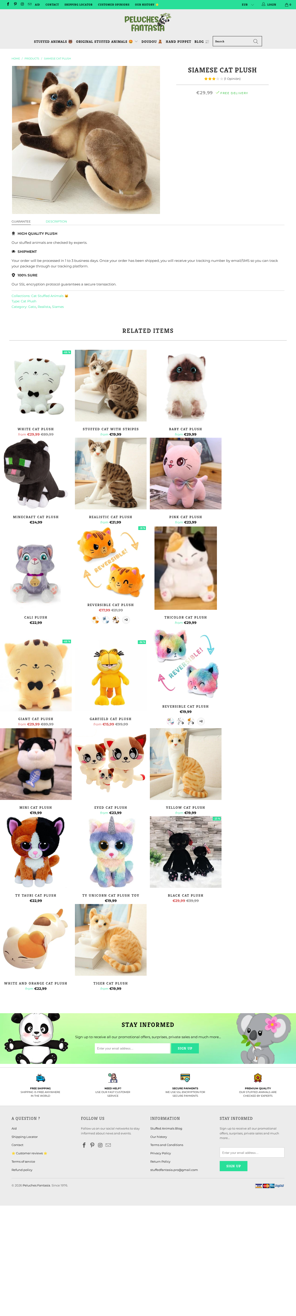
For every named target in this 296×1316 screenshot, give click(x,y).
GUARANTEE (21, 221)
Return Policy (160, 1161)
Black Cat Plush (186, 852)
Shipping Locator (78, 4)
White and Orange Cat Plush (36, 940)
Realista (44, 307)
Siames (58, 307)
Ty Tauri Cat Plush (36, 852)
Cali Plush (36, 574)
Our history (158, 1137)
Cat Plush (28, 301)
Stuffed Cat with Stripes (111, 385)
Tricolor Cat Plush (186, 568)
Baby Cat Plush (186, 385)
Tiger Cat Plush (111, 940)
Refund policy (22, 1170)
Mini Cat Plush (36, 764)
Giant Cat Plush (36, 675)
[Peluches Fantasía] (148, 22)
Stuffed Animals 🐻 (53, 41)
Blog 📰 (202, 41)
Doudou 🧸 (152, 41)
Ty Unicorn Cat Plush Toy (111, 852)
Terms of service (23, 1161)
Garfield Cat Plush (111, 675)
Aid (37, 4)
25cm (214, 113)
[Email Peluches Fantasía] (29, 4)
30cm (228, 113)
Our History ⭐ (147, 4)
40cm (243, 113)
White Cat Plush (36, 385)
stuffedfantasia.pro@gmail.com (174, 1170)
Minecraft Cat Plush (36, 473)
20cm (199, 113)
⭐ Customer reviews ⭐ (29, 1153)
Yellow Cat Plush (186, 764)
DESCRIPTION (56, 221)
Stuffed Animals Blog (166, 1128)
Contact (52, 4)
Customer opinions (114, 4)
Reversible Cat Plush (111, 561)
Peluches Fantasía (36, 1185)
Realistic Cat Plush (111, 473)
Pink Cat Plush (186, 473)
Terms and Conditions (166, 1145)
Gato (32, 307)
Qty (222, 125)
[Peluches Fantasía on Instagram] (22, 4)
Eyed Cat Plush (111, 764)
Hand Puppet (178, 41)
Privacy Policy (160, 1153)
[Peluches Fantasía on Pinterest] (15, 4)
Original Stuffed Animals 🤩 (105, 41)
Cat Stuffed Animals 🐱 (49, 296)
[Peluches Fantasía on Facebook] (8, 4)
